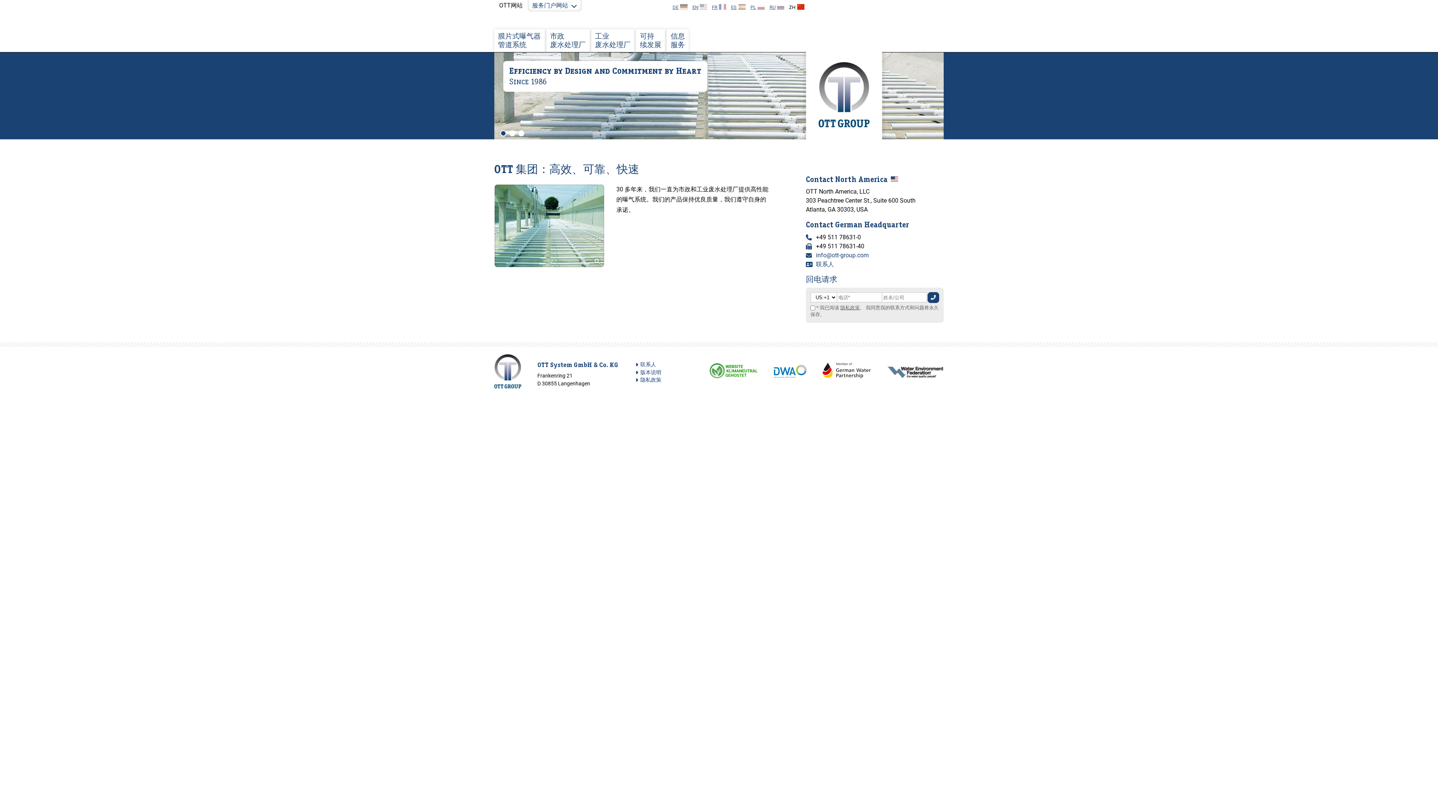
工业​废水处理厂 (613, 40)
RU (773, 7)
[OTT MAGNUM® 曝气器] (549, 265)
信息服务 (678, 40)
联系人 (825, 264)
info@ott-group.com (842, 255)
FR (715, 7)
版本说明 (650, 372)
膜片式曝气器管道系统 (519, 40)
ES (734, 7)
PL (753, 7)
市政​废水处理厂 (568, 40)
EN (695, 7)
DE (676, 7)
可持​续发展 (650, 40)
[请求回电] (933, 297)
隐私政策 (850, 307)
